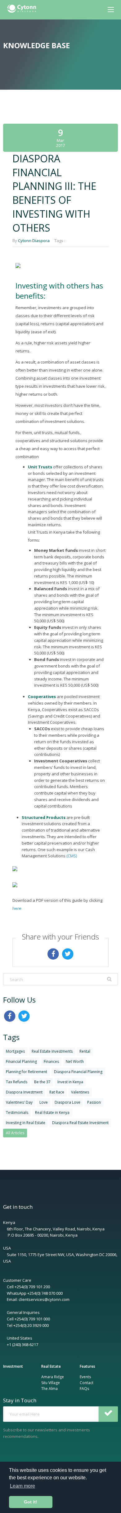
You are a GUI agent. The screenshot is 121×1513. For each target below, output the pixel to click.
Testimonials (17, 1112)
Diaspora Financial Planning (78, 1071)
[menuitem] (22, 8)
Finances (51, 1061)
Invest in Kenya (70, 1082)
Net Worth (75, 1061)
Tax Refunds (16, 1082)
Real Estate (51, 1366)
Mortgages (15, 1051)
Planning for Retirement (26, 1071)
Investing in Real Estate (25, 1122)
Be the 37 (42, 1082)
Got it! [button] (30, 1501)
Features (87, 1366)
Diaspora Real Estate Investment (80, 1122)
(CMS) (71, 856)
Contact (86, 1382)
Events (85, 1376)
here (16, 908)
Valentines (80, 1092)
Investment (13, 1366)
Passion (94, 1102)
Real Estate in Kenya (52, 1112)
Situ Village (50, 1382)
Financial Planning (21, 1061)
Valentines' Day (19, 1102)
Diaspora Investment (24, 1092)
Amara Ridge (52, 1376)
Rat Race (56, 1092)
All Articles (15, 1133)
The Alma (49, 1388)
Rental (84, 1051)
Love (43, 1102)
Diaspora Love (67, 1102)
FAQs (84, 1388)
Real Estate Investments (52, 1051)
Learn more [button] (22, 1486)
